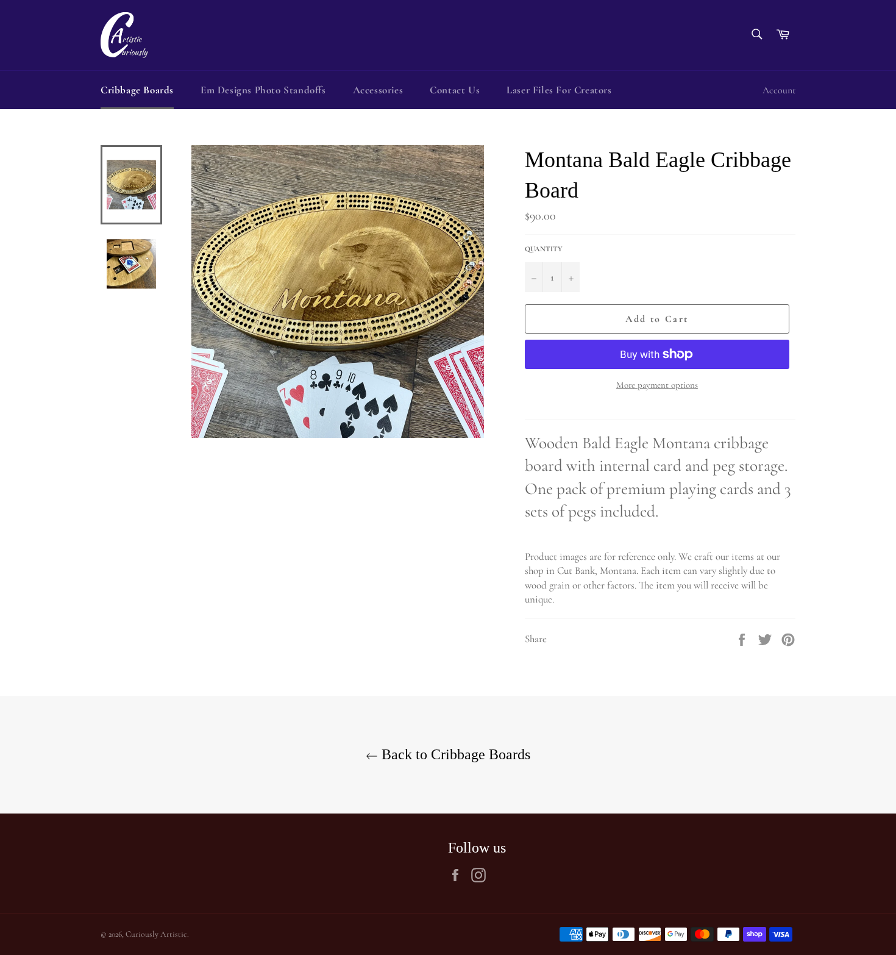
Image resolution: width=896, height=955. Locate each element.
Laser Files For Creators (559, 90)
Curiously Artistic (156, 934)
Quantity (543, 249)
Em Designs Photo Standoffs (263, 90)
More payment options (657, 384)
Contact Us (455, 90)
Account (779, 90)
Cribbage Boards (137, 90)
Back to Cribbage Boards (454, 754)
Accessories (378, 90)
